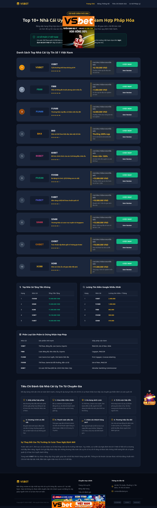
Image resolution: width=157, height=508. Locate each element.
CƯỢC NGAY (127, 64)
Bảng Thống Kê (103, 4)
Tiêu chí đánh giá (84, 492)
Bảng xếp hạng (83, 489)
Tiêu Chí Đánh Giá (119, 4)
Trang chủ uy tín (84, 485)
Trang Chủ (90, 4)
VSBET (24, 3)
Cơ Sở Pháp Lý (134, 4)
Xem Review (127, 70)
